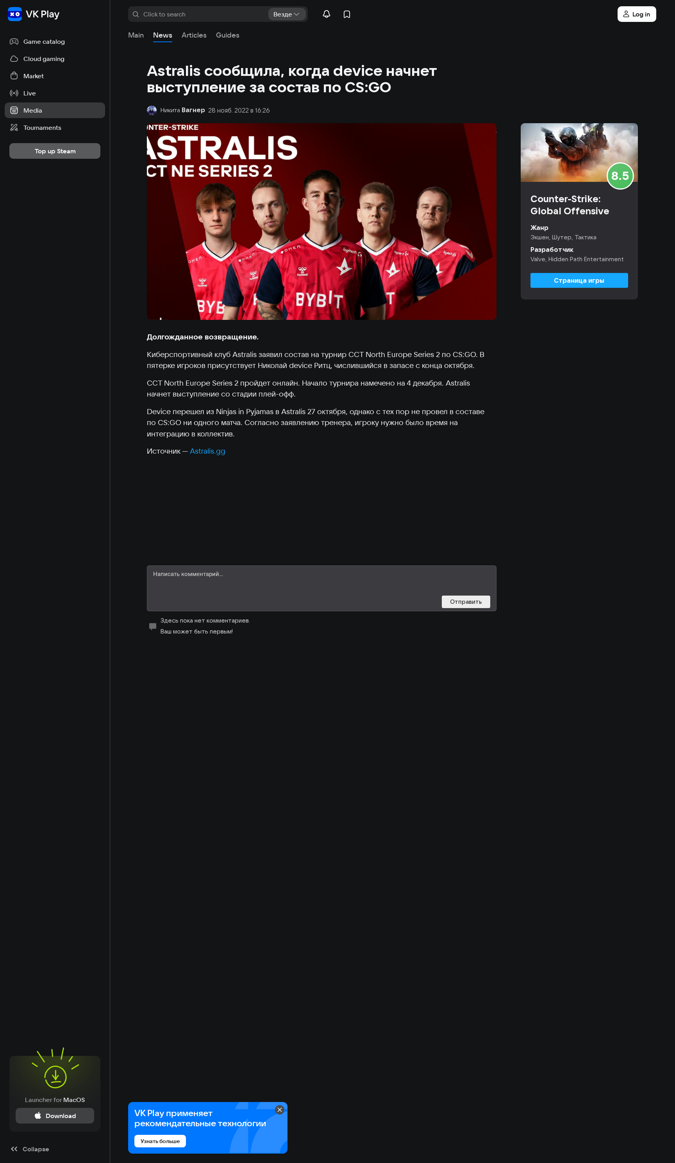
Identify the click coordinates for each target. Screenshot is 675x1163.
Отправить (466, 601)
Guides (227, 35)
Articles (194, 35)
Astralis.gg (207, 451)
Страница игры (579, 280)
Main (136, 35)
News (162, 35)
